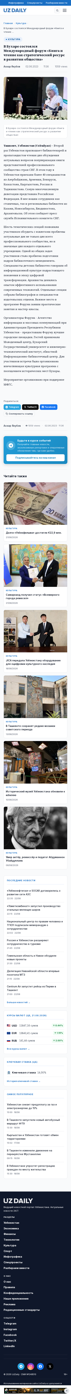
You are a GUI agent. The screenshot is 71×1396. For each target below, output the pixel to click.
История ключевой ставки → (23, 1081)
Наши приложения (16, 1298)
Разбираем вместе (56, 2)
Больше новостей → (18, 1002)
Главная (8, 23)
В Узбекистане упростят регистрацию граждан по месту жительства (31, 1167)
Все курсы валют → (18, 1048)
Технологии (11, 1239)
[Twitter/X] (50, 1366)
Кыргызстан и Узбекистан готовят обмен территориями (33, 1137)
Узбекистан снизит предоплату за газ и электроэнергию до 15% (32, 1106)
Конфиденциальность (18, 1293)
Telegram (14, 407)
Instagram (10, 1329)
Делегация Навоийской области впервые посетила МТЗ (33, 973)
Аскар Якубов (12, 66)
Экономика (11, 1228)
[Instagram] (30, 1366)
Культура (21, 23)
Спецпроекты (34, 2)
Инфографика (16, 2)
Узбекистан (11, 1222)
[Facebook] (40, 1366)
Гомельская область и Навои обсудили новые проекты (31, 957)
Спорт (8, 1251)
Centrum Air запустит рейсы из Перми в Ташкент (31, 988)
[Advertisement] (35, 1391)
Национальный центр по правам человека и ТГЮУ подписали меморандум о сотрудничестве (35, 925)
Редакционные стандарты (22, 1309)
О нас (7, 1281)
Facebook (50, 407)
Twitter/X (32, 407)
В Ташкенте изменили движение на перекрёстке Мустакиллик (29, 1152)
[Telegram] (21, 1366)
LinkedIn (9, 1346)
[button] (57, 10)
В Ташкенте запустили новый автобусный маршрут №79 (33, 1121)
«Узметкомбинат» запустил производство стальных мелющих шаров (33, 908)
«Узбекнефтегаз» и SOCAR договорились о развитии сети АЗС (33, 892)
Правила (9, 1287)
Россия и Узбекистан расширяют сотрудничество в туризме (28, 942)
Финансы (10, 1234)
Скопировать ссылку (21, 413)
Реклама (9, 1304)
